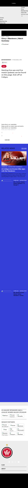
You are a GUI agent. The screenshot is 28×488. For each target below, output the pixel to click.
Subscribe (7, 140)
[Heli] (5, 429)
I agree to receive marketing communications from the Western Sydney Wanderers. (14, 135)
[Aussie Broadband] (5, 425)
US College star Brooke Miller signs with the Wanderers (13, 170)
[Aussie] (12, 425)
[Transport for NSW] (12, 434)
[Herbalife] (20, 415)
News (7, 36)
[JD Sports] (12, 429)
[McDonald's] (21, 429)
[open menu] (1, 15)
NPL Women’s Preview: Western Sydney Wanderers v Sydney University (18, 294)
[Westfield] (20, 434)
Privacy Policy (13, 131)
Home (2, 36)
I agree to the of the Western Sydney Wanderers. (13, 132)
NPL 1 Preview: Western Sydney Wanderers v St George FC (19, 183)
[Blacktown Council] (20, 425)
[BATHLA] (5, 415)
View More (24, 148)
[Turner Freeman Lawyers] (12, 415)
